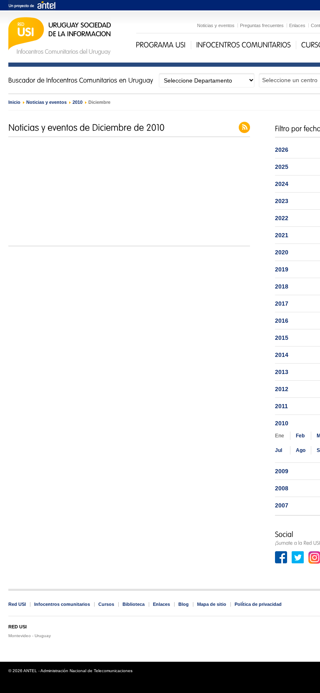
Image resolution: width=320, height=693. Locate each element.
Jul (278, 450)
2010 (77, 102)
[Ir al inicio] (59, 54)
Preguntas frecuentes (262, 25)
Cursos (106, 604)
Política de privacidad (258, 604)
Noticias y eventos (216, 25)
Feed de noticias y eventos (244, 127)
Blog (183, 604)
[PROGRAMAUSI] (161, 45)
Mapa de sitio (211, 604)
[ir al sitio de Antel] (31, 5)
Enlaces (297, 25)
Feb (300, 436)
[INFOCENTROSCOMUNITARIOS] (243, 45)
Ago (300, 450)
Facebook (281, 557)
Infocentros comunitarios (62, 604)
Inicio (14, 102)
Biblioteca (133, 604)
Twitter (298, 557)
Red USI (17, 604)
